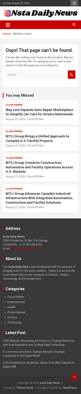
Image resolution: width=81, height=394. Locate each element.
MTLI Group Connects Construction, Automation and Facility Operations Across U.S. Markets (39, 167)
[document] (40, 310)
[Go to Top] (74, 377)
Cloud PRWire (14, 105)
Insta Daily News (50, 383)
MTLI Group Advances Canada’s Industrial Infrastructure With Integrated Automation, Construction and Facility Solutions (39, 198)
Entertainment (16, 302)
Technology (15, 322)
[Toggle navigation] (8, 24)
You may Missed (19, 95)
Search (71, 74)
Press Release (16, 312)
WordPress (70, 387)
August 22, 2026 (15, 119)
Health (11, 307)
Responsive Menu (74, 3)
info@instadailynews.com (27, 248)
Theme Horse (24, 387)
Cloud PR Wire (35, 119)
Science (12, 317)
